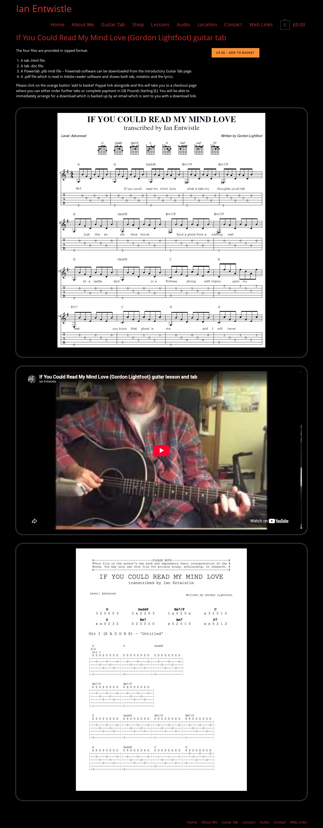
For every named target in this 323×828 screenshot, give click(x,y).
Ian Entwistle (44, 8)
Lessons (248, 822)
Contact (280, 822)
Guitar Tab (230, 822)
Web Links (298, 822)
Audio (264, 822)
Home (192, 822)
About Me (209, 822)
